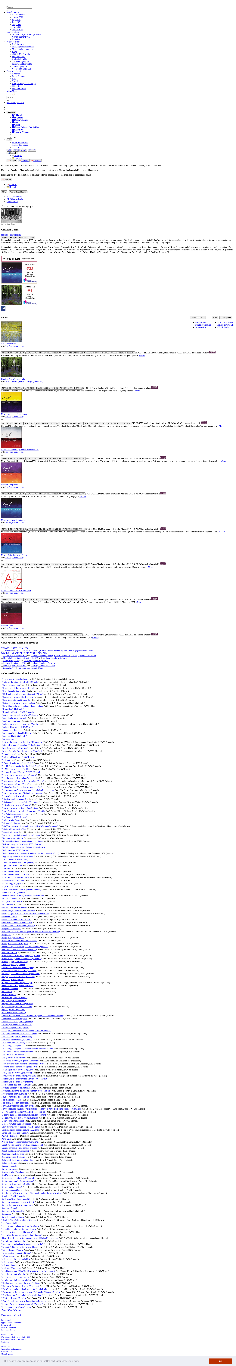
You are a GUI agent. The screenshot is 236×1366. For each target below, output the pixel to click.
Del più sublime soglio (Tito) (14, 829)
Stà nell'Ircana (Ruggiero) (13, 1217)
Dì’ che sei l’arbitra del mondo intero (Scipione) (22, 841)
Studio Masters (18, 56)
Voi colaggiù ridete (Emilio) (13, 1274)
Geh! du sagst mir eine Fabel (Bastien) (18, 910)
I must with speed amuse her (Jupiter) (18, 967)
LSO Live (16, 86)
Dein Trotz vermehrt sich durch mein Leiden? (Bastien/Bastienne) (30, 826)
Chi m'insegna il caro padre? (14, 799)
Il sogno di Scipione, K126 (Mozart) (17, 1003)
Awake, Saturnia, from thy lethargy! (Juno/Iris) (22, 751)
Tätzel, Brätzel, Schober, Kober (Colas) (19, 1220)
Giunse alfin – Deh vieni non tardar (17, 922)
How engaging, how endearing (15, 961)
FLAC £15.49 (19, 353)
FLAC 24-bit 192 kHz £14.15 (71, 423)
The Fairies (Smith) (10, 1223)
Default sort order (198, 318)
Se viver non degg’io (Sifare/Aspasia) (18, 1181)
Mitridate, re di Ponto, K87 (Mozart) (17, 1082)
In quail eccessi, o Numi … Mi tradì (17, 1006)
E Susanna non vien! (10, 871)
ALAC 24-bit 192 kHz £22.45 (122, 353)
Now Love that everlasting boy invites (18, 1106)
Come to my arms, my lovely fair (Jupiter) (20, 808)
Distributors (5, 1347)
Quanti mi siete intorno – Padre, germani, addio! (22, 1145)
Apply (14, 137)
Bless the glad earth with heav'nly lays (18, 778)
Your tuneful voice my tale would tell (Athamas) (22, 1304)
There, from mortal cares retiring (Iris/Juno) (20, 1226)
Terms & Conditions (8, 1327)
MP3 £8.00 (6, 388)
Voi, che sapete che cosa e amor (15, 1277)
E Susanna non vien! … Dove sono (17, 874)
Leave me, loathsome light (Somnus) (17, 1040)
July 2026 (16, 19)
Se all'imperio (7, 1175)
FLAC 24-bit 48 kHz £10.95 (47, 600)
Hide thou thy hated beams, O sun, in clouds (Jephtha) (25, 946)
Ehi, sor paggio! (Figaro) (12, 883)
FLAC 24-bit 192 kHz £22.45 (74, 353)
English (13, 161)
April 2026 (16, 27)
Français (18, 155)
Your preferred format (18, 192)
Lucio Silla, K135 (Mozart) (13, 1055)
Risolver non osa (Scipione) (13, 1157)
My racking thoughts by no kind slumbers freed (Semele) (26, 1091)
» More (142, 355)
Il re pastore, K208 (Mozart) (14, 1000)
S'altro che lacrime (9, 1163)
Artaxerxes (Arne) (9, 739)
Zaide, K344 (8, 668)
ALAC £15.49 (31, 353)
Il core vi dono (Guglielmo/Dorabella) (18, 985)
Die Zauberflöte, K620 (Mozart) (15, 850)
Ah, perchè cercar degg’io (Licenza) (17, 697)
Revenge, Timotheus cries (13, 1154)
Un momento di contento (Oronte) (16, 1253)
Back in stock (18, 44)
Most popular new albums (23, 46)
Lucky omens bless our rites (14, 1058)
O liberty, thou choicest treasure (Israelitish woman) (24, 1115)
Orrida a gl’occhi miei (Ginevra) (15, 1133)
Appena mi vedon (9, 730)
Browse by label (14, 71)
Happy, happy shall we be (13, 937)
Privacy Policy (6, 1351)
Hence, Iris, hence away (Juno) (15, 943)
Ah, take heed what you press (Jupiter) (18, 703)
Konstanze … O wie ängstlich (14, 1018)
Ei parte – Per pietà (10, 886)
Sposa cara (6, 1214)
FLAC (16, 150)
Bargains (16, 39)
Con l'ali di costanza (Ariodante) (15, 814)
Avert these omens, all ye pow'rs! (16, 748)
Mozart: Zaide (7, 626)
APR (14, 78)
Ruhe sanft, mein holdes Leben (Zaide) (18, 1160)
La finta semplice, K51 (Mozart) (15, 1027)
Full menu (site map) (15, 102)
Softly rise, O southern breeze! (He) (17, 1199)
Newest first (200, 322)
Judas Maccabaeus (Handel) (14, 1012)
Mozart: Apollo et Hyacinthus (14, 414)
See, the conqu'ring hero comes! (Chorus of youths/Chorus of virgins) (31, 1193)
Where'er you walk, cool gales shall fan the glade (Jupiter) (26, 1289)
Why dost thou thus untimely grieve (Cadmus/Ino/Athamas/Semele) (31, 1292)
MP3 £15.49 (7, 353)
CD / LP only (18, 147)
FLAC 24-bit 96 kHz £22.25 (50, 564)
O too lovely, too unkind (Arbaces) (17, 1124)
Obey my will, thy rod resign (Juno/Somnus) (21, 1127)
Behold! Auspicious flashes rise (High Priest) (21, 766)
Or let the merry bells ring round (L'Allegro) (20, 1130)
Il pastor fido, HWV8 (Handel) (15, 997)
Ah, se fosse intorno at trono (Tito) (16, 700)
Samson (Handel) (9, 1166)
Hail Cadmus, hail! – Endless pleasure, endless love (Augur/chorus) (31, 931)
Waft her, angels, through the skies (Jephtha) (20, 1283)
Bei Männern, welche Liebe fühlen (17, 769)
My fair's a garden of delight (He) (16, 1088)
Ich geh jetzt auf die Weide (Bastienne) (18, 976)
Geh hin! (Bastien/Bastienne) (14, 907)
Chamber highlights (20, 61)
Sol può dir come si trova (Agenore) (17, 1205)
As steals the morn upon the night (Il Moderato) (22, 742)
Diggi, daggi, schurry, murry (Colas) (17, 856)
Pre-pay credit (6, 1325)
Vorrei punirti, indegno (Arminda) (16, 1280)
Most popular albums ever (23, 49)
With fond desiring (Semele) (14, 1298)
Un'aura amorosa (9, 1256)
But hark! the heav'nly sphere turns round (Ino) (22, 787)
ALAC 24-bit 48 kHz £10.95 (71, 600)
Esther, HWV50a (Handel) (13, 892)
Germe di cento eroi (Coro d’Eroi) (16, 919)
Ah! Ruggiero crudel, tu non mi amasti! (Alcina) (22, 694)
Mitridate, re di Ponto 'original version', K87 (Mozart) (25, 1079)
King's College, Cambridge (24, 83)
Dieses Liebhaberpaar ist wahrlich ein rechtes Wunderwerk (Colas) (30, 853)
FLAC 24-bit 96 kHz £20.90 (50, 353)
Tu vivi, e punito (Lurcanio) (13, 1241)
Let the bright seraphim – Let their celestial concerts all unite (27, 1049)
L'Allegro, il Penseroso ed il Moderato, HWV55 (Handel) (26, 1030)
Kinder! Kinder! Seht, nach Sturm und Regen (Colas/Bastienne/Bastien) (33, 1015)
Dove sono (6, 868)
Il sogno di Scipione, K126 (14, 663)
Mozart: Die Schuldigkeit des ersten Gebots (20, 449)
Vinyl (14, 51)
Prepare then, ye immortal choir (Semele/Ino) (21, 1142)
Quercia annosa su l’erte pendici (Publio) (19, 1148)
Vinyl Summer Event (21, 37)
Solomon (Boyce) (9, 1208)
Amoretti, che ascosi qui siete (14, 718)
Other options (226, 318)
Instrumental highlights (22, 64)
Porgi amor (6, 1139)
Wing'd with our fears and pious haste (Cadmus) (22, 1295)
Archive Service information (11, 1349)
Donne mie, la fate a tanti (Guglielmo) (18, 862)
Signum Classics (19, 88)
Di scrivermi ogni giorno (12, 838)
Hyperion (16, 74)
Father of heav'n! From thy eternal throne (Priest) (23, 895)
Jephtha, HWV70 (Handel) (13, 1009)
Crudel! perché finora (11, 820)
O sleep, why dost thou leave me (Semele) (20, 1118)
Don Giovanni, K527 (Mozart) (15, 859)
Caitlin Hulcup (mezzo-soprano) (54, 651)
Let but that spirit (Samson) (13, 1043)
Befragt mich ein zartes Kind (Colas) (17, 763)
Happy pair (6, 934)
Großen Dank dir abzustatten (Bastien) (18, 925)
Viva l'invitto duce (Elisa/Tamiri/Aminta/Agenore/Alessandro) (28, 1271)
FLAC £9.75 (17, 388)
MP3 (9, 140)
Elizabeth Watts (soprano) (28, 651)
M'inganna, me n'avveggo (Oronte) (17, 1073)
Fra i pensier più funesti (12, 901)
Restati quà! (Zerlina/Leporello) (15, 1151)
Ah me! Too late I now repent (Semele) (18, 688)
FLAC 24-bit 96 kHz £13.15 (47, 388)
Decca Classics (18, 76)
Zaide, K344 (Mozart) (11, 1310)
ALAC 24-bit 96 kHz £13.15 (71, 388)
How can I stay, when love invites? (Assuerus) (22, 958)
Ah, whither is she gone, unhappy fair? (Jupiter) (22, 706)
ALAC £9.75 (29, 388)
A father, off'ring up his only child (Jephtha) (20, 682)
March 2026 (17, 29)
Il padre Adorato (9, 994)
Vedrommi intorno (9, 1265)
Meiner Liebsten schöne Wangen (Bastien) (20, 1067)
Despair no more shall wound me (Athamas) (21, 835)
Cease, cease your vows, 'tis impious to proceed (22, 793)
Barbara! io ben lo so (11, 754)
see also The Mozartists (11, 235)
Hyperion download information (13, 1322)
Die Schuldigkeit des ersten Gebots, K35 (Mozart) (23, 847)
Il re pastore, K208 (11, 660)
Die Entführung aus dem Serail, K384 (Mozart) (22, 844)
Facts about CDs (7, 1334)
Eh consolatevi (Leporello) (13, 880)
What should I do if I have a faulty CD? (15, 1337)
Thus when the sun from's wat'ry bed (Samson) (22, 1235)
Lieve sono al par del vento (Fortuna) (17, 1052)
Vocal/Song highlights (21, 69)
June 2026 (16, 22)
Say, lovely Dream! (10, 1169)
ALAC (23, 150)
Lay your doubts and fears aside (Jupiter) (19, 1033)
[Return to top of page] (11, 1315)
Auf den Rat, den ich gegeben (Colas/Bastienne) (22, 745)
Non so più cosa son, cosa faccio (16, 1103)
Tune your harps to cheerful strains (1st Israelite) (22, 1244)
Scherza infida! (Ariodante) (13, 1172)
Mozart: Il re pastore (9, 485)
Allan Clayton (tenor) (14, 381)
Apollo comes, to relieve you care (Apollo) (20, 724)
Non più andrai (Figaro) (12, 1100)
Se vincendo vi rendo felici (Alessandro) (19, 1178)
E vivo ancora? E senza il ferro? (15, 877)
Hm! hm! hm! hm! (9, 952)
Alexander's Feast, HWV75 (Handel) (18, 712)
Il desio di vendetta (10, 988)
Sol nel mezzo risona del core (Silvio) (18, 1202)
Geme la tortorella (9, 916)
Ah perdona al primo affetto (13, 691)
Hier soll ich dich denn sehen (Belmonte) (19, 949)
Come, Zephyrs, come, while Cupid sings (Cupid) (23, 811)
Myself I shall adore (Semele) (14, 1094)
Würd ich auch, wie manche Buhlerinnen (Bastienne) (24, 1301)
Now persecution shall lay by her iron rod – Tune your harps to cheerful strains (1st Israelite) (41, 1109)
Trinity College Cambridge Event (26, 34)
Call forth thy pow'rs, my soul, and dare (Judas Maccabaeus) (28, 790)
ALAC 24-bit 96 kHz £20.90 (98, 353)
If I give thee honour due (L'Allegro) (17, 982)
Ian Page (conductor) (14, 346)
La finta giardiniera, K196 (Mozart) (17, 1024)
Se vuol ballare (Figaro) (12, 1187)
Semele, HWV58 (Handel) (13, 1196)
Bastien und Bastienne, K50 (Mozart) (18, 757)
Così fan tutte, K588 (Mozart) (14, 817)
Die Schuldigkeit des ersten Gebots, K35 (20, 658)
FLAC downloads (20, 142)
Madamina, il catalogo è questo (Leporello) (20, 1061)
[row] (118, 339)
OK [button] (220, 1361)
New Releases (13, 12)
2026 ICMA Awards (21, 54)
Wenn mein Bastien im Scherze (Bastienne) (20, 1286)
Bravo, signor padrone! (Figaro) (15, 784)
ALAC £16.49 (31, 564)
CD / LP (32, 150)
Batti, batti (6, 760)
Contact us (5, 1342)
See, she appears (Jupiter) (12, 1190)
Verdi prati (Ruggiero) (11, 1268)
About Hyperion (7, 1354)
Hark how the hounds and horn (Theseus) (19, 940)
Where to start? (13, 42)
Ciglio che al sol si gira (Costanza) (16, 805)
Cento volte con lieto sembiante (15, 796)
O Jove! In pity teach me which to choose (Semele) (23, 1112)
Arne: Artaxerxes (8, 344)
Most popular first (203, 325)
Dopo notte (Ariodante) (12, 865)
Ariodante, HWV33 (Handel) (14, 736)
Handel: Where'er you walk (13, 379)
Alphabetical (200, 327)
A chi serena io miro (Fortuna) (14, 679)
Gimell (15, 81)
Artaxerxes (8, 651)
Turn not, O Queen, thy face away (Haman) (20, 1247)
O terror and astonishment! (13, 1121)
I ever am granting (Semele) (13, 964)
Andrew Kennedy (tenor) (42, 655)
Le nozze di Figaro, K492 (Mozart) (17, 1036)
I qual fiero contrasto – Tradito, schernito (19, 970)
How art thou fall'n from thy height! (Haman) (21, 955)
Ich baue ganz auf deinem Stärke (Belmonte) (21, 973)
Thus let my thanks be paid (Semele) (17, 1232)
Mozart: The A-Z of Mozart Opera (16, 590)
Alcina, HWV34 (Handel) (13, 709)
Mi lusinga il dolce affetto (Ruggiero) (17, 1070)
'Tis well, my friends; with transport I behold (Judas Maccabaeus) (29, 1238)
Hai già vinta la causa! (11, 928)
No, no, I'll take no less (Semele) (16, 1097)
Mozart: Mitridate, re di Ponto (14, 555)
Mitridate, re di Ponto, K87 (14, 665)
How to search (6, 1320)
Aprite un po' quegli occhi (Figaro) (16, 733)
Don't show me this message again (19, 206)
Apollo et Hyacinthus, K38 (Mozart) (17, 727)
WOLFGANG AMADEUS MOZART (24, 653)
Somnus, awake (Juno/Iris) (13, 1211)
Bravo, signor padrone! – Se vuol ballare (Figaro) (23, 781)
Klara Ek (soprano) (62, 655)
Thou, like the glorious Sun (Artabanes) (19, 1229)
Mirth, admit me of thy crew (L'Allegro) (19, 1076)
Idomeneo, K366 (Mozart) (13, 979)
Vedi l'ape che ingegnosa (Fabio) (16, 1259)
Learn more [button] (73, 1361)
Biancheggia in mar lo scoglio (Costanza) (19, 775)
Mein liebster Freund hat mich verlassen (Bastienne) (24, 1064)
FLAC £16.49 (19, 564)
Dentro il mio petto (10, 832)
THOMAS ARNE (14, 648)
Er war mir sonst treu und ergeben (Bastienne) (21, 889)
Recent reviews (18, 15)
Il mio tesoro (7, 991)
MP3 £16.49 (7, 564)
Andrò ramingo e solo (11, 721)
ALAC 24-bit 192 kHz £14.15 (119, 423)
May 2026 (16, 24)
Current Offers (13, 32)
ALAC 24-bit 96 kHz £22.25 (73, 564)
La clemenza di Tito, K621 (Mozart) (17, 1021)
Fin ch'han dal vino (10, 898)
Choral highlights (19, 66)
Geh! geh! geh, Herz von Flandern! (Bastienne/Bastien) (25, 913)
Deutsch (18, 158)
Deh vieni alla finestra (11, 823)
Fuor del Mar (7, 904)
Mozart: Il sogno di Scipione (13, 520)
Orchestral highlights (21, 59)
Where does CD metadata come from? (15, 1339)
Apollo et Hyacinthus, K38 (15, 655)
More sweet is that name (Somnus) (16, 1085)
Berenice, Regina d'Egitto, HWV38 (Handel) (21, 772)
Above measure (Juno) (11, 685)
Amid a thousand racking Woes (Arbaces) (20, 715)
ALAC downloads (20, 145)
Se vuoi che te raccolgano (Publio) (16, 1184)
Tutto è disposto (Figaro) (12, 1250)
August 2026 (17, 17)
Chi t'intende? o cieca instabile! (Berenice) (20, 802)
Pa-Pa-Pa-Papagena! (10, 1136)
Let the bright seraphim (11, 1046)
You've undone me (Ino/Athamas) (16, 1307)
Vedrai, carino (8, 1262)
